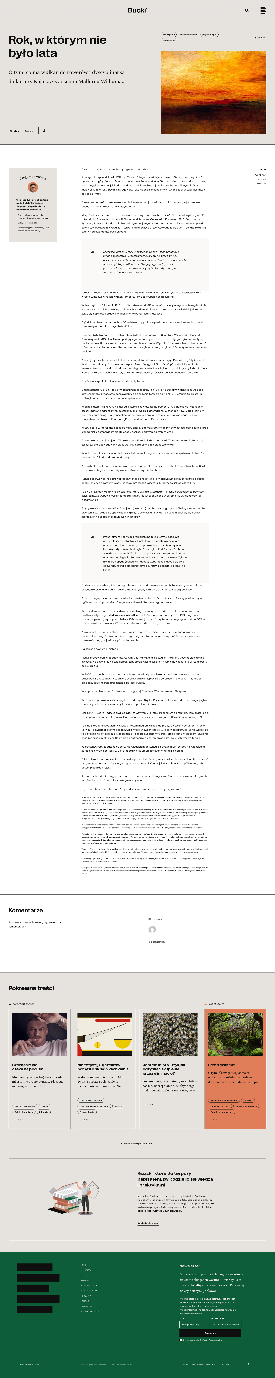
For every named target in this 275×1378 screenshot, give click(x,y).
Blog (83, 1275)
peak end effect (220, 1106)
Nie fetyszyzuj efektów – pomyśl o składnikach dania (103, 1066)
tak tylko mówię (24, 1112)
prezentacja (87, 1112)
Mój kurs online (89, 1291)
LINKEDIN (261, 179)
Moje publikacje (89, 1285)
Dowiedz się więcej (148, 1223)
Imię (181, 1318)
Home (83, 1265)
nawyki (118, 1106)
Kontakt (85, 1301)
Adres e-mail (217, 1318)
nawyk (44, 1106)
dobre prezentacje (91, 1100)
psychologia (209, 34)
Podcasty (86, 1296)
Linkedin (210, 1365)
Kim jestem (86, 1270)
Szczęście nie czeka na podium (27, 1066)
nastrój (248, 1100)
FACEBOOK (260, 175)
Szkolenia (86, 1280)
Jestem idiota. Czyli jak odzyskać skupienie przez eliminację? (164, 1068)
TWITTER (261, 183)
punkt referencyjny (222, 1112)
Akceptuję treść (202, 1340)
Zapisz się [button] (210, 1333)
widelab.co (127, 1364)
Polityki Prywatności (190, 1313)
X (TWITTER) (223, 1365)
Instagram (197, 1365)
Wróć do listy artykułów (138, 1143)
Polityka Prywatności (92, 1311)
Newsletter (87, 1306)
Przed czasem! (221, 1064)
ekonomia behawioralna (224, 1100)
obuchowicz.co (100, 1364)
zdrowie (43, 1112)
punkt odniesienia (246, 1106)
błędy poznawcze (25, 1106)
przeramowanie (189, 34)
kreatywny (169, 34)
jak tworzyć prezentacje (94, 1106)
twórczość (169, 40)
